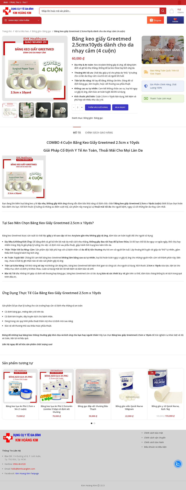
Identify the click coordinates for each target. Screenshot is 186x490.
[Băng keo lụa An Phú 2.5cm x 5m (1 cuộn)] (20, 386)
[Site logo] (19, 10)
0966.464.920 (19, 464)
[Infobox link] (155, 20)
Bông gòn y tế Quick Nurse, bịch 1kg (165, 407)
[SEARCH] (163, 11)
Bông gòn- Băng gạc (41, 31)
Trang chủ (7, 31)
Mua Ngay (120, 107)
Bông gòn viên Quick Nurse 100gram (129, 407)
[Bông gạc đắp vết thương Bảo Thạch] (93, 386)
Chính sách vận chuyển (155, 437)
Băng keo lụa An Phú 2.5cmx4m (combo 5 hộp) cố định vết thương (56, 409)
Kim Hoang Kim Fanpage (27, 473)
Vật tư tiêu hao (22, 31)
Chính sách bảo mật (153, 432)
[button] (5, 110)
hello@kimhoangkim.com (23, 468)
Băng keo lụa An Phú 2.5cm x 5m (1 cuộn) (20, 407)
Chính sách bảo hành (154, 442)
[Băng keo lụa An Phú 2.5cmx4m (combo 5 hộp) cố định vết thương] (56, 386)
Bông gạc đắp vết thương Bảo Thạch (93, 407)
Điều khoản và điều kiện (155, 447)
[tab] (77, 131)
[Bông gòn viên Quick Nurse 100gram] (129, 386)
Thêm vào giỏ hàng (98, 107)
